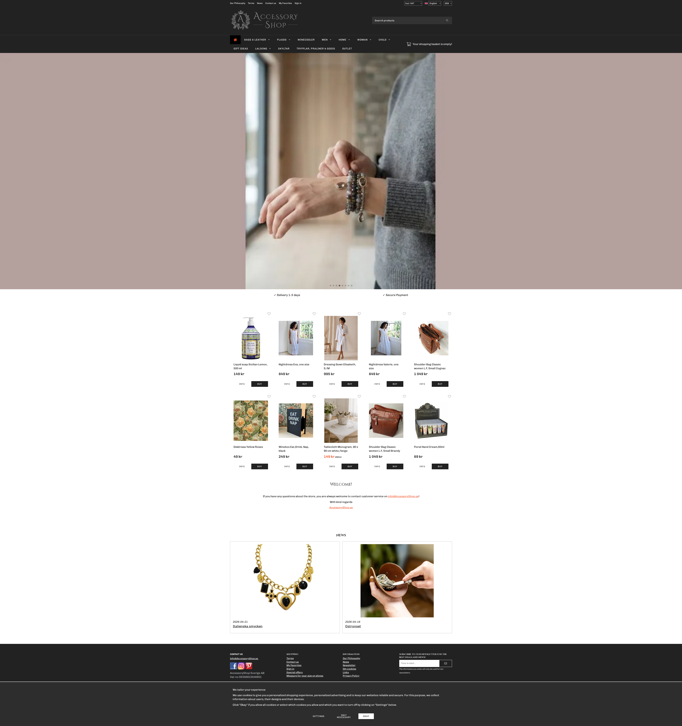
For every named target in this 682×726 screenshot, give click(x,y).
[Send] (445, 663)
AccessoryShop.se (341, 507)
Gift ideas (241, 48)
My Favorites (285, 3)
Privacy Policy (351, 675)
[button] (259, 384)
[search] (447, 20)
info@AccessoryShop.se (403, 496)
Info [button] (242, 384)
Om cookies (349, 668)
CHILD (382, 39)
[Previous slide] (2, 171)
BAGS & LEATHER (255, 39)
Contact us (270, 3)
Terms (251, 3)
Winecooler (306, 39)
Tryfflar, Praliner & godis (316, 48)
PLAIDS (282, 39)
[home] (235, 39)
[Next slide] (678, 171)
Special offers (294, 672)
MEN (325, 39)
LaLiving (261, 48)
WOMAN (362, 39)
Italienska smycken (247, 626)
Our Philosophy (237, 3)
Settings (318, 716)
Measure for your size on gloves (304, 675)
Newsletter (349, 665)
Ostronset (353, 626)
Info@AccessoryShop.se (244, 658)
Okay (366, 716)
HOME (342, 39)
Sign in (298, 3)
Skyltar (283, 48)
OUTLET (347, 48)
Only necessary (344, 716)
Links (346, 672)
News (260, 3)
